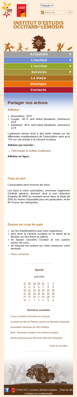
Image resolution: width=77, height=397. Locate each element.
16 (53, 290)
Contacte (38, 90)
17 (25, 293)
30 (39, 283)
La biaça (38, 78)
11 (29, 290)
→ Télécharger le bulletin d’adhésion (29, 150)
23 (53, 293)
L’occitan (39, 66)
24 (25, 296)
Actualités (39, 54)
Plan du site (67, 390)
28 (29, 283)
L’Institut (39, 60)
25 (29, 296)
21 (43, 293)
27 (25, 283)
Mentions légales (48, 390)
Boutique (38, 84)
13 (39, 290)
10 (25, 290)
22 (48, 293)
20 (39, 293)
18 (29, 293)
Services (39, 72)
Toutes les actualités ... (59, 346)
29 (34, 283)
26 (34, 296)
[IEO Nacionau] (38, 24)
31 (43, 283)
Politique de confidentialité (39, 393)
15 (48, 290)
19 (34, 293)
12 (34, 290)
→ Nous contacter (18, 254)
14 (43, 290)
